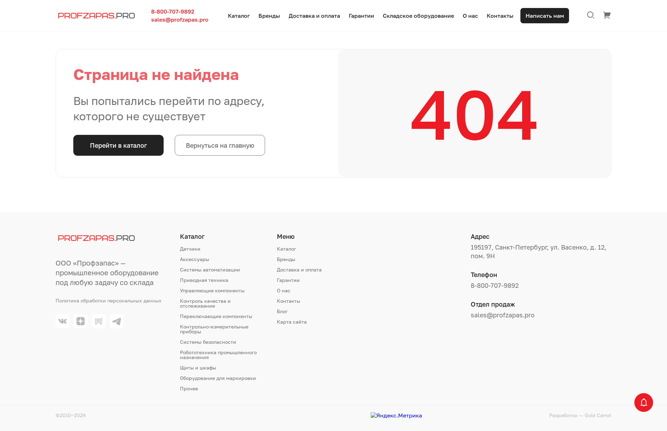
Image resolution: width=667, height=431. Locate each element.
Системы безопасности (208, 342)
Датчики (190, 248)
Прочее (189, 388)
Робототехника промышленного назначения (218, 355)
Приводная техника (204, 280)
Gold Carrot (598, 415)
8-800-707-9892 (172, 11)
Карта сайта (292, 321)
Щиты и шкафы (198, 367)
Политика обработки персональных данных (109, 300)
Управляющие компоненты (212, 290)
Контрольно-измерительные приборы (214, 329)
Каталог (239, 16)
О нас (470, 16)
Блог (282, 311)
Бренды (269, 16)
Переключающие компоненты (216, 316)
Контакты (500, 16)
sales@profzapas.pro (179, 19)
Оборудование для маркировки (218, 378)
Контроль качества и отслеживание (205, 303)
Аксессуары (194, 259)
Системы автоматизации (210, 269)
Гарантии (361, 16)
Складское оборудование (418, 16)
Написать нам (545, 15)
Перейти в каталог (118, 145)
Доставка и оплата (314, 16)
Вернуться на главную (220, 145)
